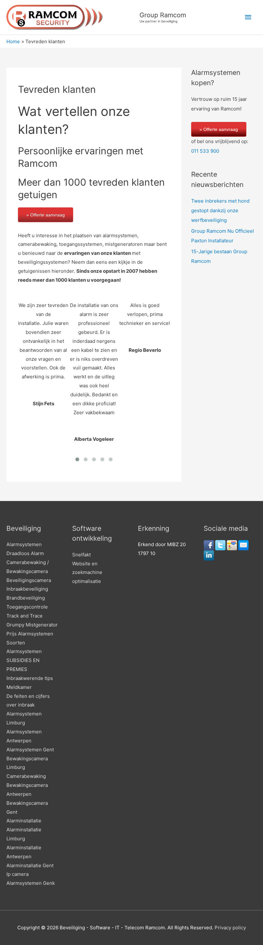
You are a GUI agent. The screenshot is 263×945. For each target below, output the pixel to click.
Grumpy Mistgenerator (32, 625)
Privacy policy (230, 928)
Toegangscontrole (27, 607)
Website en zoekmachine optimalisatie (87, 573)
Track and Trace (24, 616)
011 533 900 (205, 151)
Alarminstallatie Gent (30, 865)
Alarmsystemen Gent (30, 750)
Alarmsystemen (24, 544)
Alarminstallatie (23, 821)
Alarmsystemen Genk (30, 883)
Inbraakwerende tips (29, 678)
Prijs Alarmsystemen (29, 634)
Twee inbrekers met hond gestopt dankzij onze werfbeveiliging (220, 210)
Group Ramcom (163, 15)
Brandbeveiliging (25, 598)
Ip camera (17, 874)
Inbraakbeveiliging (27, 589)
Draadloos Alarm (25, 553)
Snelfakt (81, 555)
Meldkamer (19, 687)
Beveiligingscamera (28, 580)
